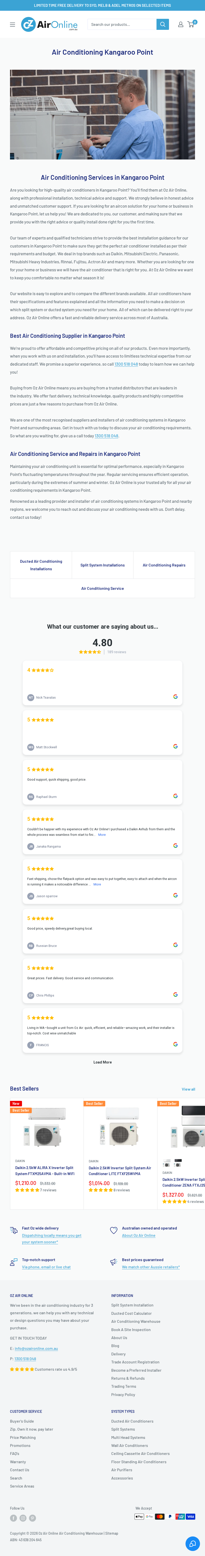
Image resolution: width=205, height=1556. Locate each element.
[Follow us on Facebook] (13, 1518)
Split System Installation (132, 1304)
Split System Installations (102, 564)
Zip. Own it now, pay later (31, 1429)
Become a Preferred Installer (136, 1370)
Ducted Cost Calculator (131, 1313)
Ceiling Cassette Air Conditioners (140, 1453)
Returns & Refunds (128, 1378)
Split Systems (123, 1429)
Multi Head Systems (128, 1437)
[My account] (180, 24)
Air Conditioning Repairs (164, 564)
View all (189, 1089)
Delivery (118, 1353)
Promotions (20, 1445)
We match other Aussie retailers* (151, 1266)
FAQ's (14, 1453)
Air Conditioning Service (102, 588)
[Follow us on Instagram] (23, 1518)
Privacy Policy (123, 1394)
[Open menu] (12, 25)
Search (16, 1478)
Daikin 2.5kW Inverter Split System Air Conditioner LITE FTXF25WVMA (120, 1171)
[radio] (167, 1163)
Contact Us (19, 1469)
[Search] (162, 24)
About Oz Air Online (139, 1235)
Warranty (18, 1461)
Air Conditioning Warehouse (135, 1321)
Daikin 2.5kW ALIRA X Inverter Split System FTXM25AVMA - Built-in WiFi (44, 1170)
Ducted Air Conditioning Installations (41, 565)
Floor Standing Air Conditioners (138, 1461)
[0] (191, 24)
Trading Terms (123, 1386)
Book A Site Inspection (131, 1329)
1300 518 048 (126, 363)
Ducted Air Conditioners (132, 1421)
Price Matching (23, 1437)
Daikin (20, 1161)
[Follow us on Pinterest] (32, 1518)
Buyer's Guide (22, 1421)
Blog (115, 1345)
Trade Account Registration (135, 1361)
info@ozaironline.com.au (36, 1348)
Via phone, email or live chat (46, 1266)
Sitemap (111, 1533)
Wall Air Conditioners (129, 1445)
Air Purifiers (121, 1469)
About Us (119, 1337)
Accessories (122, 1478)
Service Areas (22, 1486)
